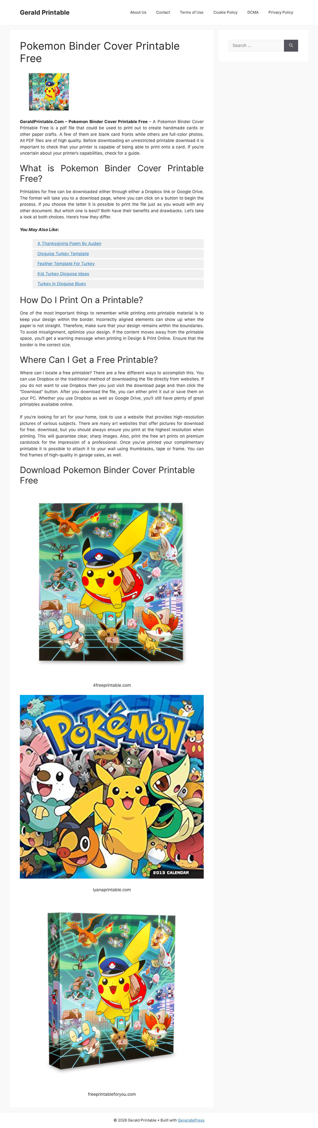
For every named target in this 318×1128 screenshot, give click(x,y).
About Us (138, 12)
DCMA (253, 12)
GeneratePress (191, 1120)
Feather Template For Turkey (66, 263)
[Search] (291, 46)
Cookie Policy (225, 12)
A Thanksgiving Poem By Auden (69, 243)
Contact (163, 12)
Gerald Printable (45, 12)
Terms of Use (191, 12)
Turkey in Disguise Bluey (62, 283)
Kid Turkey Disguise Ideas (63, 273)
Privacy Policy (281, 12)
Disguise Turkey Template (63, 253)
